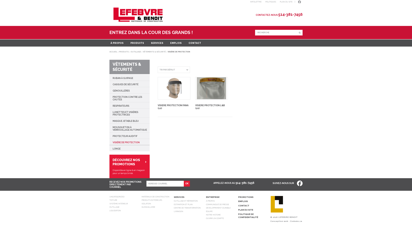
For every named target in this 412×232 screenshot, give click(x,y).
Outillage (136, 52)
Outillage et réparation (186, 201)
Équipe (209, 211)
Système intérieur (118, 204)
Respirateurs (121, 106)
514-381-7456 (245, 182)
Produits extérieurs (152, 200)
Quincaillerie (148, 207)
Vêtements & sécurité (154, 52)
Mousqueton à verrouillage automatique (130, 128)
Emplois (176, 43)
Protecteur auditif (125, 136)
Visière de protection (126, 142)
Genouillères (121, 90)
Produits (137, 43)
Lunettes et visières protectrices (125, 113)
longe (117, 148)
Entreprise (213, 197)
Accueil (113, 52)
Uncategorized (116, 197)
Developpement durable (218, 208)
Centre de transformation (187, 208)
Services (157, 43)
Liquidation (115, 211)
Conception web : (280, 221)
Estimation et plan (183, 204)
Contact (195, 43)
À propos (117, 43)
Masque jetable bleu (126, 121)
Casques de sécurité (125, 84)
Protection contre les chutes (127, 98)
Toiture (113, 200)
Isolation (146, 204)
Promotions (245, 197)
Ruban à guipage (123, 78)
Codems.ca (296, 221)
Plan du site (245, 210)
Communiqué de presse (217, 204)
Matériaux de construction (155, 197)
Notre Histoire (213, 215)
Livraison (178, 211)
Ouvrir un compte (215, 218)
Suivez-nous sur (284, 183)
